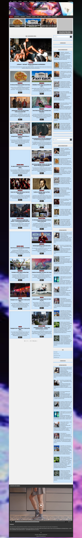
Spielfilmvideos (16, 16)
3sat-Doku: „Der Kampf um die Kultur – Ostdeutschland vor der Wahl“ (66, 239)
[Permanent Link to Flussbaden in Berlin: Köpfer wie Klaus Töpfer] (20, 257)
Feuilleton (48, 16)
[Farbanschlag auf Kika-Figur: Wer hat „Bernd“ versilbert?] (56, 121)
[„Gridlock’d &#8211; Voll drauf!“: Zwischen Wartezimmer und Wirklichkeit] (56, 50)
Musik (45, 16)
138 (30, 334)
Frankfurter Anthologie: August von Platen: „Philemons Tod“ (42, 186)
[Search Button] (41, 526)
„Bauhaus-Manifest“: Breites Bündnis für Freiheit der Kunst (41, 293)
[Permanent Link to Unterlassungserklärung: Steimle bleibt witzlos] (42, 230)
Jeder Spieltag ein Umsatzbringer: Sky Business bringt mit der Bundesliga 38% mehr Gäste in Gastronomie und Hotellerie (66, 294)
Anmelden (56, 345)
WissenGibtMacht (31, 1)
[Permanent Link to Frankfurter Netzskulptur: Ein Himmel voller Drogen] (42, 257)
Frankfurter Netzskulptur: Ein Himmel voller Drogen (42, 265)
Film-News (33, 16)
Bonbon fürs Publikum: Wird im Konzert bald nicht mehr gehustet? (20, 186)
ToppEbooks (15, 1)
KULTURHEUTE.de (41, 9)
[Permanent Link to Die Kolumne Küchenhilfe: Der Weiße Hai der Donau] (20, 70)
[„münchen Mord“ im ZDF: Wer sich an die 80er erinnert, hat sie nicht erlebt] (56, 69)
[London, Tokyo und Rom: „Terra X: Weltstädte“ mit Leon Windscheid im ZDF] (56, 285)
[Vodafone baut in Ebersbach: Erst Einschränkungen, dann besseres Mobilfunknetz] (56, 334)
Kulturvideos (23, 16)
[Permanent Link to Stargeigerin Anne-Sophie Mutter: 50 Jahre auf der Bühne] (20, 284)
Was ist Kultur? (54, 16)
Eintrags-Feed (56, 347)
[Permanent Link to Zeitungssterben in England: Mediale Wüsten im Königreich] (20, 121)
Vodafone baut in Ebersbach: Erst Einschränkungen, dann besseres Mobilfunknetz (65, 330)
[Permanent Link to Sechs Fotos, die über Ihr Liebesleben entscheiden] (20, 232)
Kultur (41, 130)
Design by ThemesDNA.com (41, 529)
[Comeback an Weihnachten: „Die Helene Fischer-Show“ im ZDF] (56, 265)
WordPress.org (56, 350)
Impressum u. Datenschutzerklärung (41, 1)
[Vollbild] (70, 515)
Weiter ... (20, 86)
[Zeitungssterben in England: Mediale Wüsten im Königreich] (56, 176)
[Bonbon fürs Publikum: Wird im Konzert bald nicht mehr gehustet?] (56, 101)
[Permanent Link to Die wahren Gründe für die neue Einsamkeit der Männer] (20, 150)
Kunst (38, 16)
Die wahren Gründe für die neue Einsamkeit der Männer (20, 160)
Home (10, 1)
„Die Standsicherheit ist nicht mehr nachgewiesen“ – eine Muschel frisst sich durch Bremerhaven (41, 132)
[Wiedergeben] (11, 515)
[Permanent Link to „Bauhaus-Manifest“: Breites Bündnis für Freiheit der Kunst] (42, 283)
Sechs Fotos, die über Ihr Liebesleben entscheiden (20, 241)
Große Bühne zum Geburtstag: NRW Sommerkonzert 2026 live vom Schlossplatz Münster (66, 305)
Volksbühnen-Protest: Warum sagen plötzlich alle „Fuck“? (33, 26)
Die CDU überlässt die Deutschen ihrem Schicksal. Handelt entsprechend (41, 214)
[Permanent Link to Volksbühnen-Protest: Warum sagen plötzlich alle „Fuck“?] (42, 70)
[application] (41, 498)
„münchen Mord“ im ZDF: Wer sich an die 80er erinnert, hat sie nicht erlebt (49, 26)
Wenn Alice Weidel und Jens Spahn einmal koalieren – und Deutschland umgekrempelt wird (20, 214)
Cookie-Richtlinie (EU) (52, 1)
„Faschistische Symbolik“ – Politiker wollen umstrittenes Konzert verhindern (41, 321)
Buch (41, 16)
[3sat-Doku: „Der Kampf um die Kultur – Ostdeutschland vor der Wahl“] (56, 243)
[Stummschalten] (69, 515)
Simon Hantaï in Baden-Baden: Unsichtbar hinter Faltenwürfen (65, 26)
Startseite (11, 16)
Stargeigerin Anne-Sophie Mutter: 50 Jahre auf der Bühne (20, 294)
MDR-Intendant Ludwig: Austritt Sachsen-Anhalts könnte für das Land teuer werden (66, 227)
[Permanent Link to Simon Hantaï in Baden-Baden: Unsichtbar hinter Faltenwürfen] (42, 95)
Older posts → (34, 334)
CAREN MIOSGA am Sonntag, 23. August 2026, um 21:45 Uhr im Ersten (66, 271)
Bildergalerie (29, 16)
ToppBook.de (12, 517)
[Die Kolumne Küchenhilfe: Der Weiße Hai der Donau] (56, 60)
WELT (44, 130)
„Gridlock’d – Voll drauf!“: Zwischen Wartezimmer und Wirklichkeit (31, 57)
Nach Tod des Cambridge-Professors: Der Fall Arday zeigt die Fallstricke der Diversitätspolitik (41, 158)
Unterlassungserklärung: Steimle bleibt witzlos (42, 239)
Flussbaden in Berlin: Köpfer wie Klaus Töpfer (20, 265)
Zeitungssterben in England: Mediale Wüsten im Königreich (20, 130)
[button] (41, 498)
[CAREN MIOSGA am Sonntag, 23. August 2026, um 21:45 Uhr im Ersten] (56, 275)
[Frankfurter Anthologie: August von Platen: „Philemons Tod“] (56, 111)
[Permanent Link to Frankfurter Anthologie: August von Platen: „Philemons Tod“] (42, 177)
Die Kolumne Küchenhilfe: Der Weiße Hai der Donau (17, 26)
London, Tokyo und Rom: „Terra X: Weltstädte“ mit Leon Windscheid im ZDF (66, 281)
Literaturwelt (25, 1)
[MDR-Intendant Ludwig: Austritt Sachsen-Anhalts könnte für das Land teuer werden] (56, 231)
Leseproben (20, 1)
